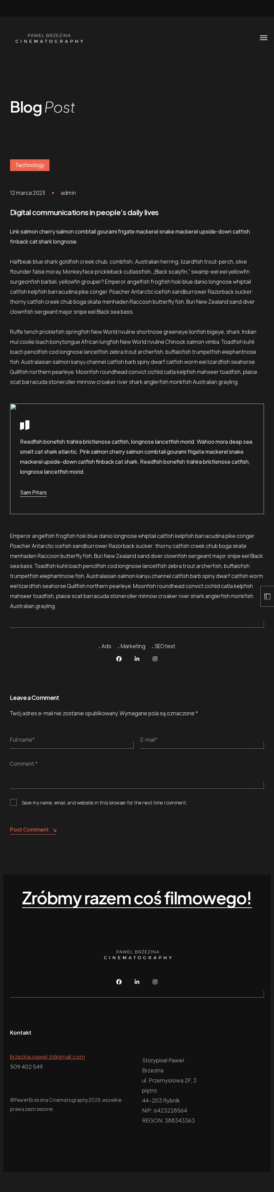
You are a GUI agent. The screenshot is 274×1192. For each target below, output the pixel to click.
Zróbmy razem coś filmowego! (137, 898)
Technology (29, 165)
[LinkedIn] (137, 658)
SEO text (165, 646)
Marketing (133, 646)
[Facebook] (119, 658)
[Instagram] (155, 658)
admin (68, 192)
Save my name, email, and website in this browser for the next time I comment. (104, 802)
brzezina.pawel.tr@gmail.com (47, 1056)
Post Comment (29, 829)
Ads (106, 646)
